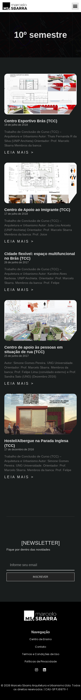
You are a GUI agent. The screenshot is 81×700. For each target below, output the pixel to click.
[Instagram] (36, 669)
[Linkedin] (44, 669)
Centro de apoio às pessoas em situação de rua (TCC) (33, 349)
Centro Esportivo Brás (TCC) (30, 121)
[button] (75, 6)
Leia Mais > (19, 152)
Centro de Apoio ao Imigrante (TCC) (37, 210)
